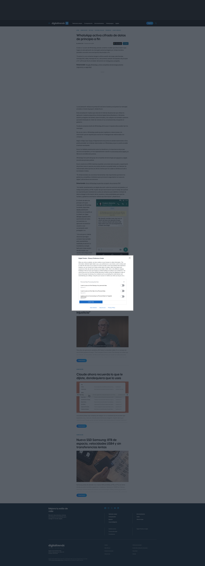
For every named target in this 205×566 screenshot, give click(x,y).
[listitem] (102, 282)
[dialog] (102, 283)
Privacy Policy (111, 307)
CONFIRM (91, 302)
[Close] (130, 258)
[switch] (122, 285)
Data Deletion (93, 307)
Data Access (102, 307)
